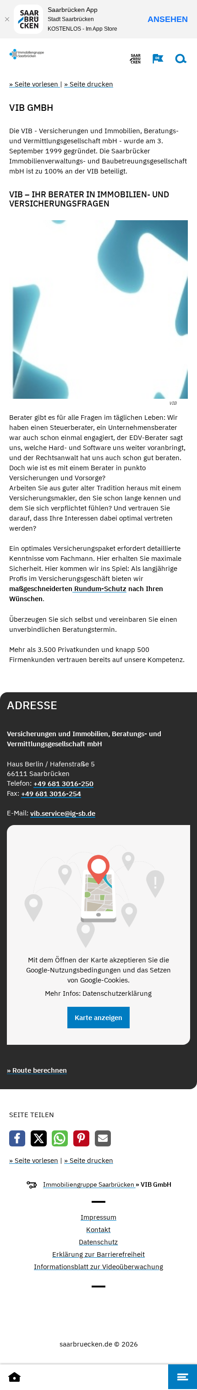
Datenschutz (98, 1242)
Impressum (98, 1218)
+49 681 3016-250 (63, 783)
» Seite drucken (88, 84)
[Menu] (182, 1376)
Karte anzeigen (98, 1017)
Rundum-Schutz (99, 588)
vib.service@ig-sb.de (62, 813)
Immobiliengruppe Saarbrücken (89, 1184)
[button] (153, 58)
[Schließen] (7, 19)
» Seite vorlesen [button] (34, 84)
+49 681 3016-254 (51, 793)
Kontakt (98, 1230)
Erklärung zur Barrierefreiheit (98, 1255)
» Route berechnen (37, 1070)
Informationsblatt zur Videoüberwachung (98, 1267)
